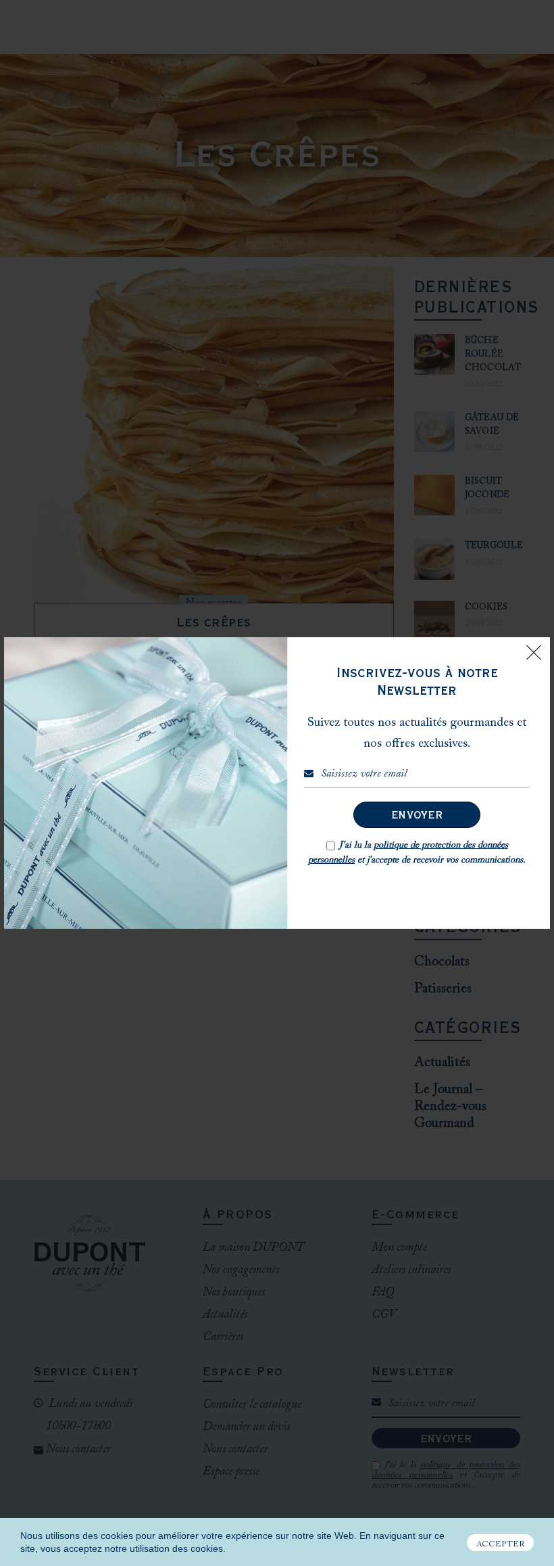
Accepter (500, 1544)
